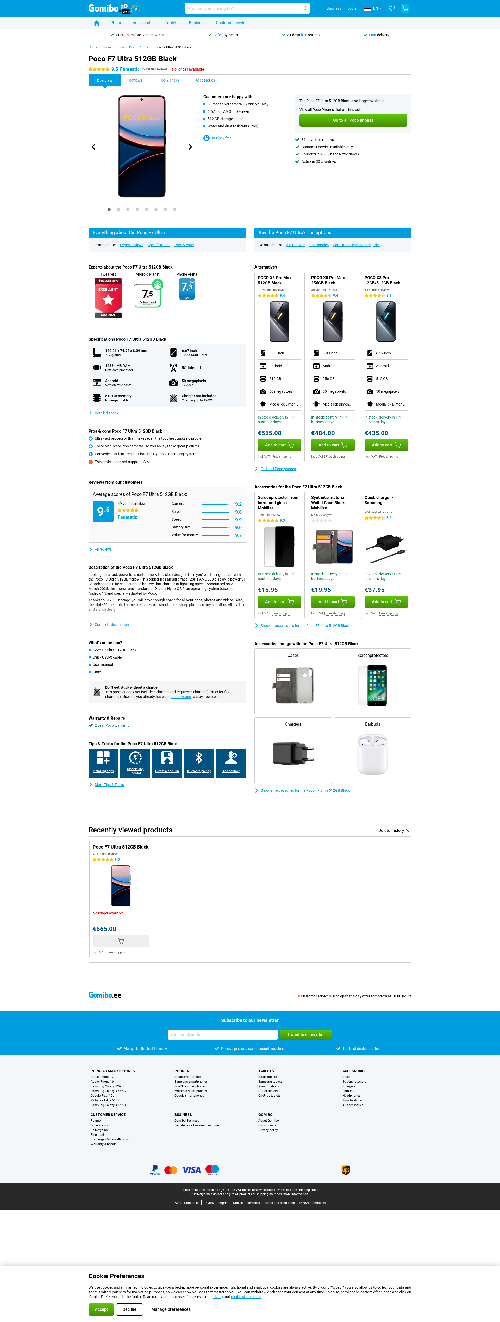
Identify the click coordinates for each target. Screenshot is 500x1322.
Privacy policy (268, 1130)
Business (197, 22)
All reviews (103, 549)
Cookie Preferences (246, 1203)
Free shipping (281, 456)
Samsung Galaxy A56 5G (108, 1091)
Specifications (159, 245)
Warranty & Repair (103, 1144)
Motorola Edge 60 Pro (106, 1100)
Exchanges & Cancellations (110, 1139)
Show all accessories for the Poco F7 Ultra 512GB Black (305, 625)
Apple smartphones (188, 1077)
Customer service (231, 22)
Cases (346, 1077)
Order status (99, 1125)
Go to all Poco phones (278, 469)
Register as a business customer (197, 1125)
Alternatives (295, 245)
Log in (352, 8)
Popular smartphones (113, 1071)
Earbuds (348, 1091)
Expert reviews (131, 245)
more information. (296, 1194)
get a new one (179, 697)
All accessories (352, 1105)
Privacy (209, 1203)
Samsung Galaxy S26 (106, 1086)
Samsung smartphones (191, 1081)
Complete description (112, 624)
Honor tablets (268, 1091)
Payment (97, 1121)
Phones (181, 1071)
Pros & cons (184, 245)
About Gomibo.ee (187, 1203)
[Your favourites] (391, 8)
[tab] (109, 209)
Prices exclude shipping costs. (298, 1190)
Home (93, 47)
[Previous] (94, 147)
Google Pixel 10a (102, 1095)
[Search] (306, 8)
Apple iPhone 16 (102, 1081)
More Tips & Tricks (109, 785)
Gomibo (265, 1115)
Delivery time (100, 1130)
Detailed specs (106, 413)
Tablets (171, 22)
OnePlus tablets (269, 1095)
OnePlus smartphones (190, 1086)
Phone (116, 22)
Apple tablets (267, 1077)
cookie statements (246, 1297)
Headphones (351, 1095)
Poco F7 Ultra (138, 47)
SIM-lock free (221, 138)
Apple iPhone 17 (102, 1077)
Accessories (143, 22)
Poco (120, 47)
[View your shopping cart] (405, 8)
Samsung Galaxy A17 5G (108, 1105)
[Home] (97, 23)
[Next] (190, 147)
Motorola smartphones (190, 1091)
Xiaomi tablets (268, 1086)
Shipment (97, 1135)
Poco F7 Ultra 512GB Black (172, 47)
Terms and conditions (279, 1203)
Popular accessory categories (356, 245)
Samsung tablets (270, 1081)
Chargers (348, 1086)
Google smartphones (189, 1095)
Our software (267, 1125)
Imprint (223, 1203)
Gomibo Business (186, 1121)
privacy (217, 1297)
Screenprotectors (354, 1081)
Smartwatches (352, 1100)
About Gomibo (268, 1121)
